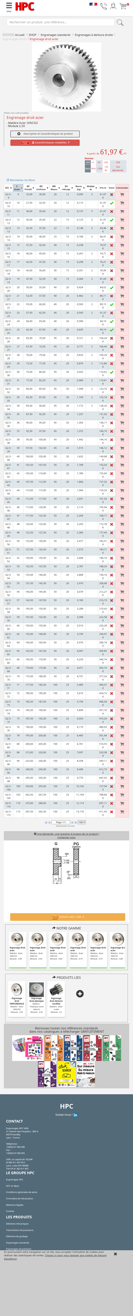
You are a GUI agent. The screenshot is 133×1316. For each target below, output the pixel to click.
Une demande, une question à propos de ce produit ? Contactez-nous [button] (67, 835)
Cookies (10, 1211)
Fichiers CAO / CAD (70, 916)
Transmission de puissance (19, 1230)
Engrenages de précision (18, 1248)
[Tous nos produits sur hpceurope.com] (66, 1073)
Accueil (19, 35)
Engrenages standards (56, 35)
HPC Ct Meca (12, 1186)
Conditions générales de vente (21, 1192)
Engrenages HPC (14, 1179)
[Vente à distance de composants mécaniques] (24, 6)
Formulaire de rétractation (19, 1198)
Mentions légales (14, 1204)
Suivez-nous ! (64, 1115)
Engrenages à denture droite (94, 35)
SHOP (33, 35)
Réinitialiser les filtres (22, 180)
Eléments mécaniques (17, 1223)
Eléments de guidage (17, 1236)
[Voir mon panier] (123, 6)
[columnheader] (8, 188)
